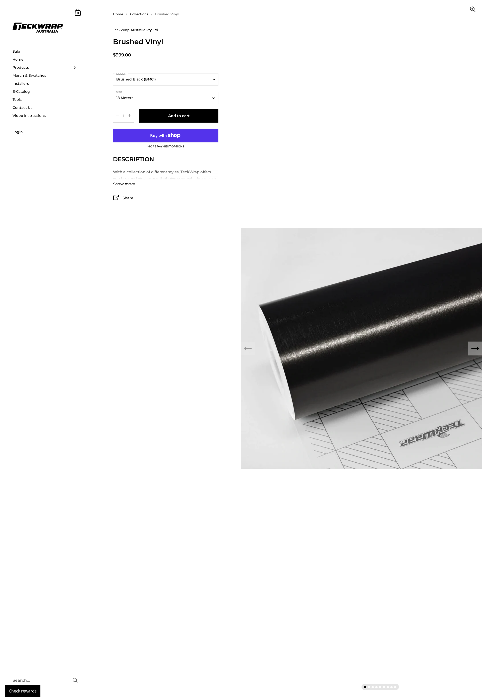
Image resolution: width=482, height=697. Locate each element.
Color (121, 73)
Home (118, 14)
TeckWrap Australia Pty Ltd (135, 30)
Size (119, 92)
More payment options (165, 146)
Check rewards (23, 691)
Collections (139, 14)
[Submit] (75, 680)
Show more (124, 184)
